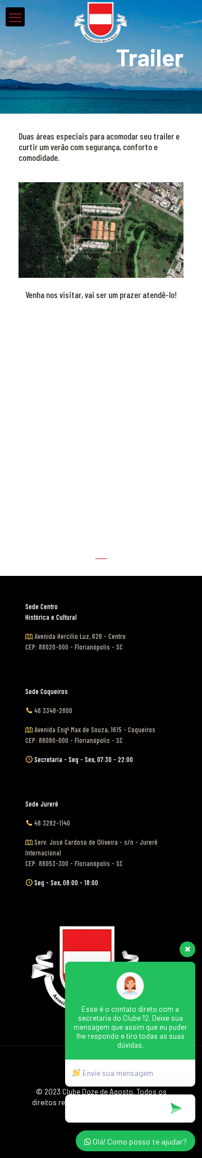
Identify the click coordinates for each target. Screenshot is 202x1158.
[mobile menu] (15, 16)
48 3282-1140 (52, 822)
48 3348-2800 (53, 710)
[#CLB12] (101, 14)
